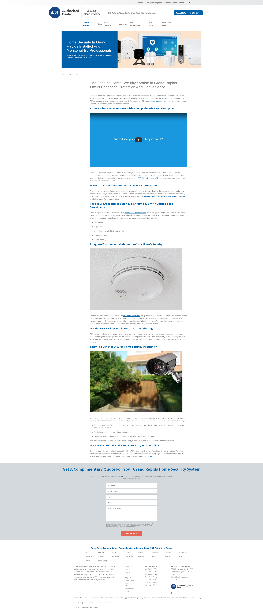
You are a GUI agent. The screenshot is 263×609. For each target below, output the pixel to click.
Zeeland (127, 552)
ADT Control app (144, 178)
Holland (87, 561)
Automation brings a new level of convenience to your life (163, 196)
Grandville (101, 552)
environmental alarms (131, 316)
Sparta (100, 556)
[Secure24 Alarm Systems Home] (74, 12)
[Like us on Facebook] (171, 593)
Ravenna (141, 556)
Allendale (115, 552)
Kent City (168, 552)
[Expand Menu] (117, 24)
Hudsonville (155, 552)
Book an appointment (157, 101)
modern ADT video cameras (135, 213)
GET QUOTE (131, 533)
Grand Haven (116, 556)
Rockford (154, 556)
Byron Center (182, 552)
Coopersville (129, 556)
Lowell (180, 556)
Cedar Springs (102, 561)
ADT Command (160, 178)
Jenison (87, 552)
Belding (140, 552)
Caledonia (88, 556)
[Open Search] (189, 3)
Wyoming (168, 556)
